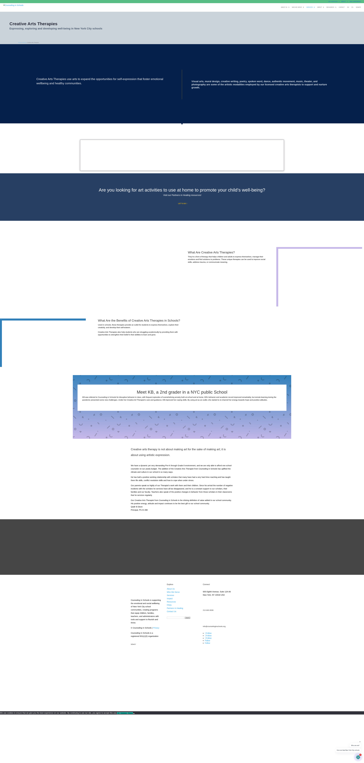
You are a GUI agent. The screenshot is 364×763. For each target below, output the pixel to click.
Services (309, 7)
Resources (330, 7)
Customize (124, 713)
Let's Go (182, 203)
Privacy (156, 628)
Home (19, 42)
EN (348, 7)
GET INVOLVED (333, 1)
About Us (284, 7)
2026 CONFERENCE (355, 1)
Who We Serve (297, 7)
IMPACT (343, 1)
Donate (358, 7)
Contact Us (171, 611)
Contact (342, 7)
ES (352, 7)
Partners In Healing (175, 608)
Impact (319, 7)
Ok (118, 713)
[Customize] (134, 713)
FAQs (169, 605)
